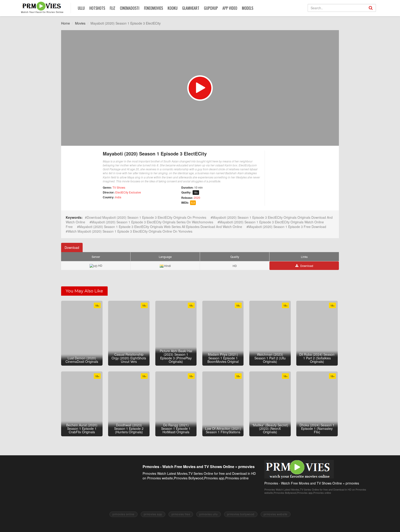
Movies (80, 23)
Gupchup (211, 8)
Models (247, 8)
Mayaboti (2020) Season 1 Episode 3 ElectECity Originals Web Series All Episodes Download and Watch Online (160, 226)
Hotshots (97, 8)
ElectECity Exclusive (128, 192)
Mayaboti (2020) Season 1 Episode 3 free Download (287, 226)
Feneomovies (153, 8)
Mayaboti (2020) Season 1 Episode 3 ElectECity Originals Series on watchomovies (152, 222)
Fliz (112, 8)
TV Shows (118, 187)
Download (72, 247)
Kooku (173, 8)
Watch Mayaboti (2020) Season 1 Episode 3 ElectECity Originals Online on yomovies (130, 231)
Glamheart (190, 8)
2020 (197, 198)
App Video (229, 8)
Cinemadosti (129, 8)
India (118, 197)
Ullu (81, 8)
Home (65, 23)
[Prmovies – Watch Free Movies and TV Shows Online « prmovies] (42, 7)
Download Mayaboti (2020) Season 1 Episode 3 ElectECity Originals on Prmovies (146, 217)
